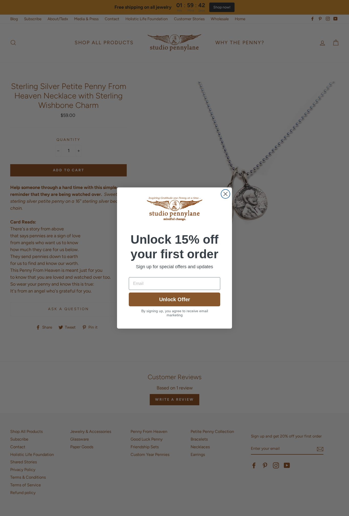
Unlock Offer (174, 299)
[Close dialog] (225, 193)
